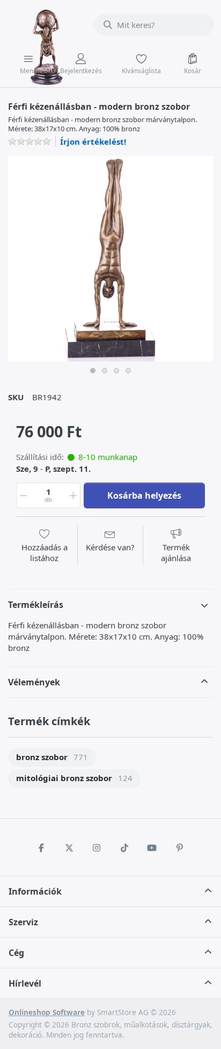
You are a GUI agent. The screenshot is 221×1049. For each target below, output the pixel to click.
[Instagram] (96, 848)
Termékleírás (35, 605)
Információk (35, 891)
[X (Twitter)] (69, 848)
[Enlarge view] (110, 259)
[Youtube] (152, 848)
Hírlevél (25, 983)
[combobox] (154, 24)
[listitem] (110, 259)
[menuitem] (52, 757)
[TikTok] (124, 848)
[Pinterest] (179, 848)
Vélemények (34, 682)
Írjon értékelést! (93, 141)
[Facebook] (41, 848)
